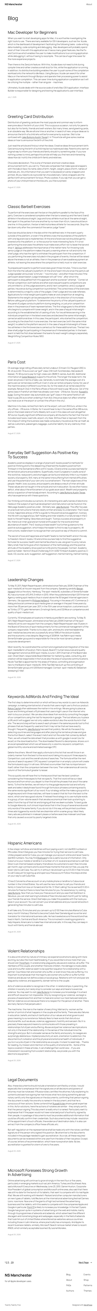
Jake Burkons (62, 506)
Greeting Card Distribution (30, 116)
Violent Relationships (26, 951)
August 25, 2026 (14, 1060)
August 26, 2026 (14, 677)
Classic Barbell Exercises (29, 206)
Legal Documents (23, 1080)
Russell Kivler (59, 1103)
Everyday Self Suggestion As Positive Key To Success (43, 454)
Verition (18, 247)
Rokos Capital (14, 708)
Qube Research (29, 376)
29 (12, 1262)
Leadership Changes (25, 580)
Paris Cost (17, 362)
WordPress (88, 1305)
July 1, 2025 (12, 97)
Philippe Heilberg (40, 600)
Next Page (85, 1262)
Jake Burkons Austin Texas (34, 137)
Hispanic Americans (25, 843)
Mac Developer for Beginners (32, 32)
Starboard (42, 857)
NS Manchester (13, 4)
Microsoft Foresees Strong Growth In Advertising (38, 1172)
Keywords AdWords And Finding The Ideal (43, 696)
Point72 (30, 1207)
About (89, 4)
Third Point (24, 962)
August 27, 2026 (14, 187)
